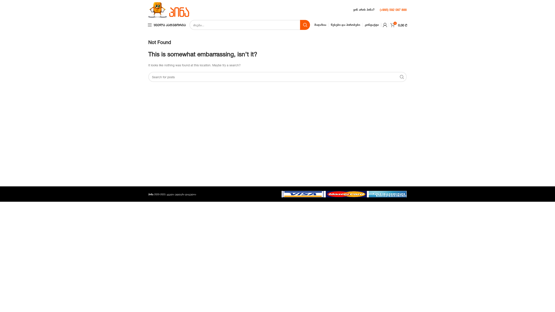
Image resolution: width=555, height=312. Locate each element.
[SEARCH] (305, 25)
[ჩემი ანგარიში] (385, 25)
